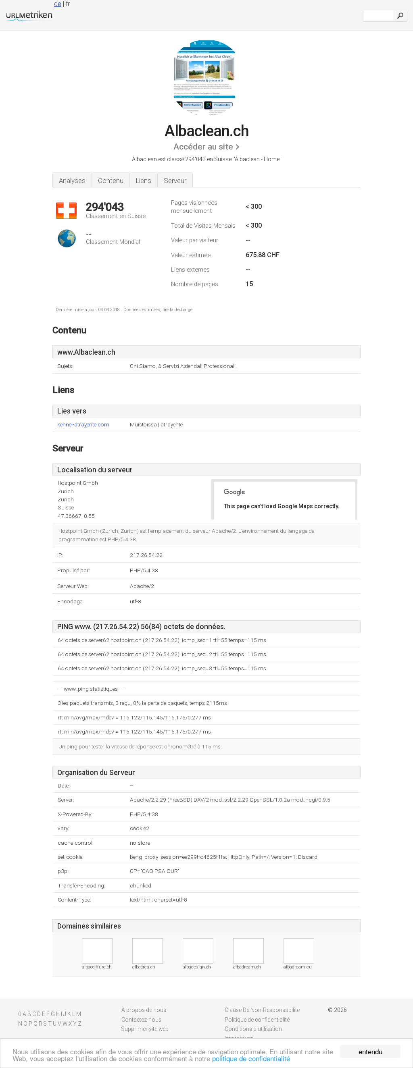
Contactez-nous (141, 1019)
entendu (370, 1051)
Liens (143, 181)
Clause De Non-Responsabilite (262, 1010)
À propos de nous (143, 1010)
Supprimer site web (145, 1029)
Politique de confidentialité (257, 1019)
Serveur (175, 181)
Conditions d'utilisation (253, 1029)
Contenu (110, 181)
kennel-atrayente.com (83, 425)
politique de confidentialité (251, 1058)
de (57, 4)
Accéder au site (203, 147)
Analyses (72, 181)
